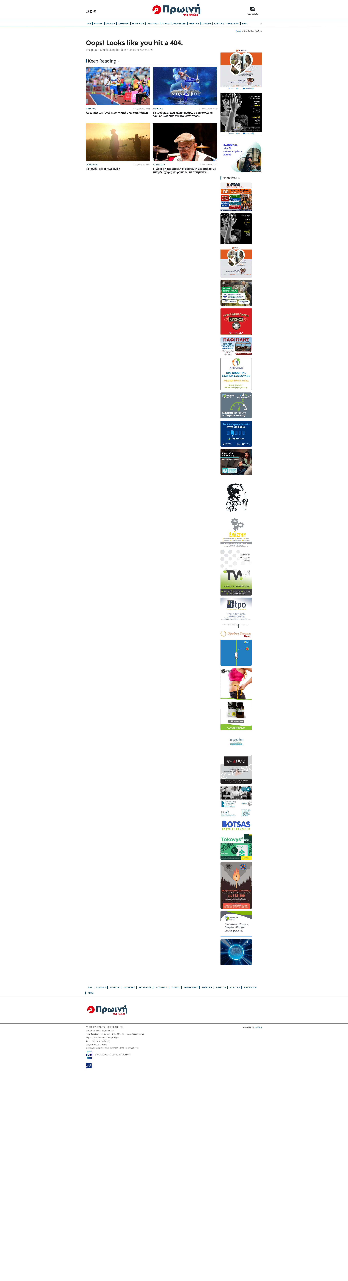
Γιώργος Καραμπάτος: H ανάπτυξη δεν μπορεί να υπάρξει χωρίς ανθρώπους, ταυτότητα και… (184, 170)
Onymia (258, 1027)
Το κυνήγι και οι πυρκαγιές (103, 169)
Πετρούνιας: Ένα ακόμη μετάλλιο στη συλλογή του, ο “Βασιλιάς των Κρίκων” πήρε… (183, 114)
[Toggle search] (261, 23)
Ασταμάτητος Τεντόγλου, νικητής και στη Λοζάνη (117, 112)
